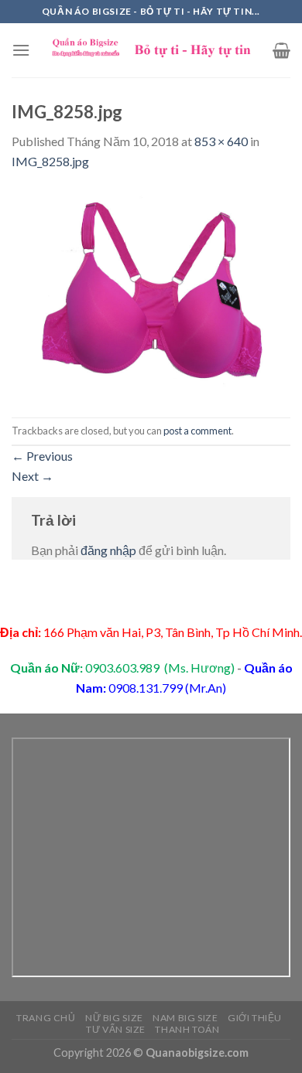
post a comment (197, 430)
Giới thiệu (255, 1018)
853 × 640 (221, 141)
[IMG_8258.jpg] (151, 292)
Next (32, 475)
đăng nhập (108, 550)
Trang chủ (46, 1018)
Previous (42, 455)
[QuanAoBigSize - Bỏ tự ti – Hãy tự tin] (151, 50)
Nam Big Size (185, 1018)
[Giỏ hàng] (281, 50)
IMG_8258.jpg (50, 161)
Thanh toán (187, 1029)
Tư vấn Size (116, 1029)
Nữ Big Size (114, 1018)
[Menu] (21, 50)
